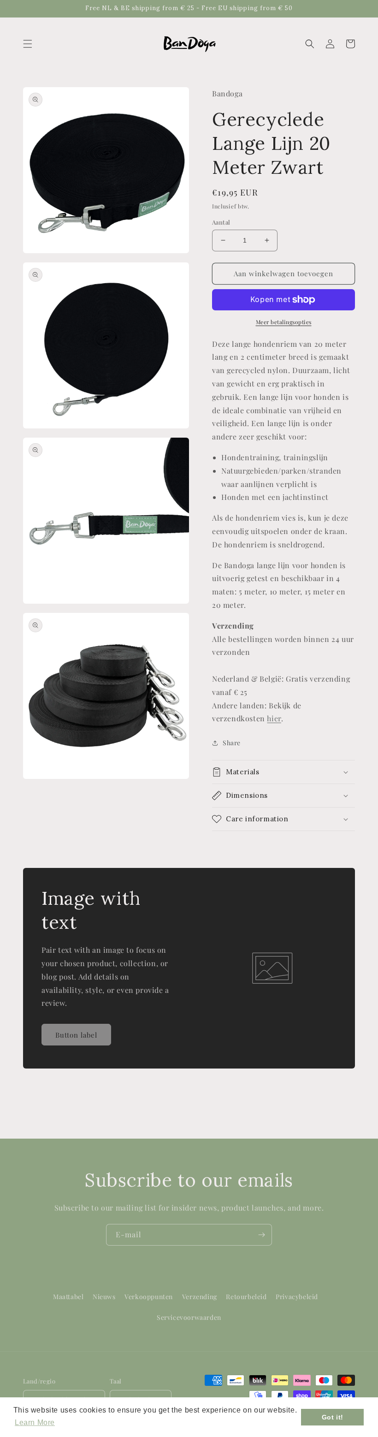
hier (274, 718)
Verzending (199, 1296)
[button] (28, 44)
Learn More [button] (35, 1422)
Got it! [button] (332, 1417)
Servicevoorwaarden (189, 1317)
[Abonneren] (261, 1235)
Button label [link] (76, 1034)
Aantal (221, 222)
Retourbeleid (246, 1296)
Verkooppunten (148, 1296)
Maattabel (68, 1296)
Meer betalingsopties (284, 322)
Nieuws (104, 1296)
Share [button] (232, 742)
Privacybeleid (297, 1296)
